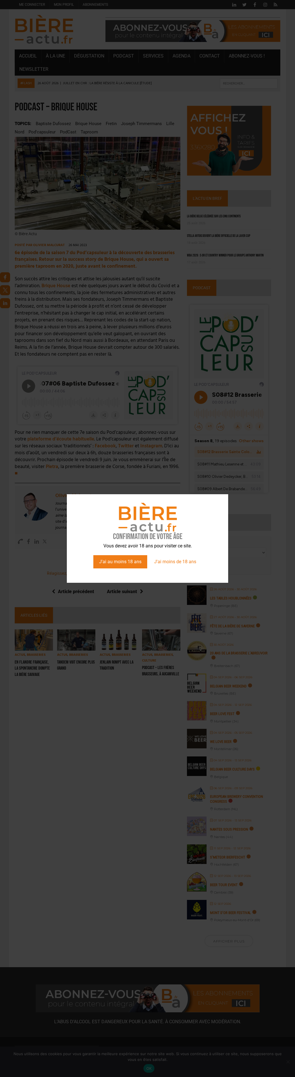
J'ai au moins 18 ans (120, 561)
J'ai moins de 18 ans (175, 561)
